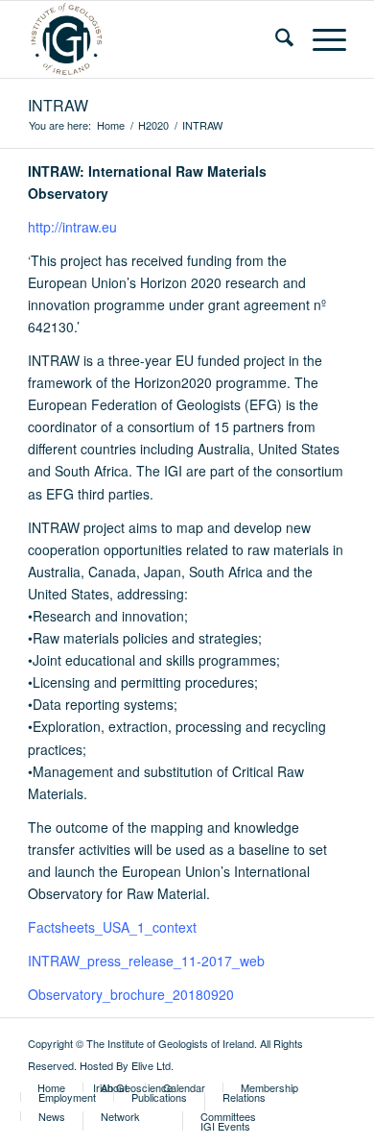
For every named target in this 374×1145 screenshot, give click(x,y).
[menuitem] (274, 39)
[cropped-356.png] (155, 39)
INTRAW (58, 105)
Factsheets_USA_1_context (112, 927)
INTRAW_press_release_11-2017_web (146, 960)
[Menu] (319, 39)
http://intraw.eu (72, 226)
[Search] (274, 39)
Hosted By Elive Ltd (125, 1065)
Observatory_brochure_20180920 (131, 994)
